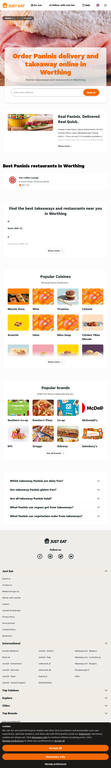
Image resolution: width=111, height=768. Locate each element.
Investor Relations (10, 651)
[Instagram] (50, 556)
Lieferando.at (45, 663)
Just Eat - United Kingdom (13, 682)
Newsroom (7, 636)
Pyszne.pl (43, 676)
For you (38, 5)
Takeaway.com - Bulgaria (86, 663)
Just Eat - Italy (45, 657)
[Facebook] (40, 556)
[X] (61, 556)
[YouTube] (71, 556)
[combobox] (47, 92)
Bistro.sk (6, 657)
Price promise (8, 623)
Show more (64, 146)
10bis (77, 676)
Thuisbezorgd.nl (82, 670)
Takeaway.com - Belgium (86, 651)
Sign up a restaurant (11, 721)
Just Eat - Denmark (10, 670)
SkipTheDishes (45, 682)
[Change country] (97, 5)
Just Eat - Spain (9, 676)
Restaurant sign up (10, 591)
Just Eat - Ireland (46, 651)
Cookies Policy (8, 629)
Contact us (7, 585)
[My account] (105, 5)
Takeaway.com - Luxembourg (88, 657)
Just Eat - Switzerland (12, 663)
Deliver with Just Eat (63, 5)
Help (87, 5)
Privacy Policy (8, 616)
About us (6, 578)
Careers (5, 604)
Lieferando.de (45, 670)
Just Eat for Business (11, 610)
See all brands (54, 453)
